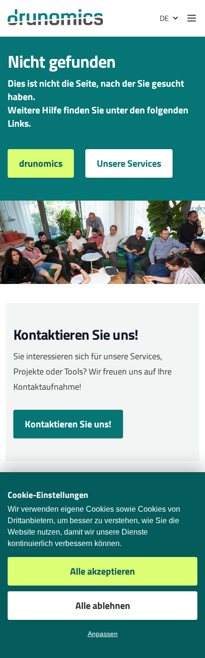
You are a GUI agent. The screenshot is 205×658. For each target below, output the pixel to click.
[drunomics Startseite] (55, 17)
